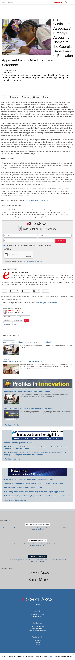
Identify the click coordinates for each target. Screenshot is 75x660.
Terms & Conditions (29, 261)
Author (4, 269)
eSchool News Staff (20, 272)
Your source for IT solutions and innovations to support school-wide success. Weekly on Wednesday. (37, 544)
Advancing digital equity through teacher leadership (23, 361)
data (32, 296)
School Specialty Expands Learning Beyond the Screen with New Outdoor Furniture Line (37, 496)
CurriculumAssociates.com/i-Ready (37, 200)
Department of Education (43, 296)
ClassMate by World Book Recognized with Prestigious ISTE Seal (28, 479)
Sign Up (26, 320)
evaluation (12, 299)
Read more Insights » (13, 459)
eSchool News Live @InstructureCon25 (18, 443)
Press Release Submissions (37, 630)
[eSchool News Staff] (6, 279)
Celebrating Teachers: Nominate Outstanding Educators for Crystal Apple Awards (34, 492)
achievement (8, 296)
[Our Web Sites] (37, 572)
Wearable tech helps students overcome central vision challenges (28, 408)
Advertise (37, 604)
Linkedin (37, 644)
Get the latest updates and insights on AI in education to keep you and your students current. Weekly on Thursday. (37, 560)
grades (18, 299)
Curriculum (26, 296)
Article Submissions (38, 628)
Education (62, 296)
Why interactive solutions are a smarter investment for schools (27, 342)
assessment (17, 296)
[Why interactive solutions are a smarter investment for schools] (11, 354)
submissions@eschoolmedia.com (45, 303)
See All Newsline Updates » (15, 500)
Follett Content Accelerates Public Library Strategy (23, 487)
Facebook (37, 640)
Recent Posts (12, 269)
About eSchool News (37, 614)
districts (55, 296)
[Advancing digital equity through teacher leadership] (11, 373)
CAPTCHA (7, 249)
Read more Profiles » (13, 425)
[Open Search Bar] (66, 2)
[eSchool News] (7, 2)
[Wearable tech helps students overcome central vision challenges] (11, 419)
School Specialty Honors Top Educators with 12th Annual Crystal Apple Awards (33, 483)
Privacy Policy (40, 261)
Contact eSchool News (38, 626)
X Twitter (37, 642)
